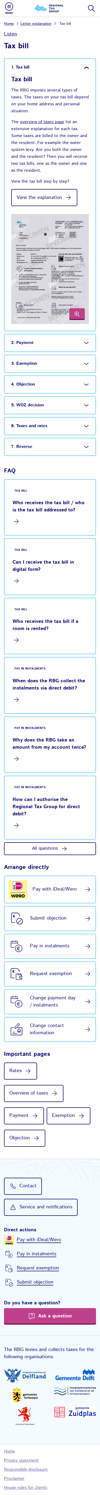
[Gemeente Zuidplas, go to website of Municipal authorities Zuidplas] (75, 1412)
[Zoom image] (77, 314)
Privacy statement (21, 1460)
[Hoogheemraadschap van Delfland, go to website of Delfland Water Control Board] (25, 1376)
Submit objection (48, 918)
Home (9, 23)
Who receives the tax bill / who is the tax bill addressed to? (49, 506)
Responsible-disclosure (26, 1469)
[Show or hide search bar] (91, 8)
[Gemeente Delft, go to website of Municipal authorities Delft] (75, 1374)
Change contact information (47, 1029)
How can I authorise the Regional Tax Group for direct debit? (46, 806)
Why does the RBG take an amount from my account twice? (49, 744)
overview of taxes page (42, 122)
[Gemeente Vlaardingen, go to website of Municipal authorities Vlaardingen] (25, 1416)
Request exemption (51, 973)
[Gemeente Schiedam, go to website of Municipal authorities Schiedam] (25, 1395)
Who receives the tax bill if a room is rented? (45, 625)
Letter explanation (36, 23)
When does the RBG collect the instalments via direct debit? (49, 685)
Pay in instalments (49, 946)
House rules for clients (25, 1488)
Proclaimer (14, 1479)
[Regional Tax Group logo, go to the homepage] (50, 8)
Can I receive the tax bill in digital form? (43, 566)
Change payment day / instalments (52, 1002)
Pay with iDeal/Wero (55, 889)
